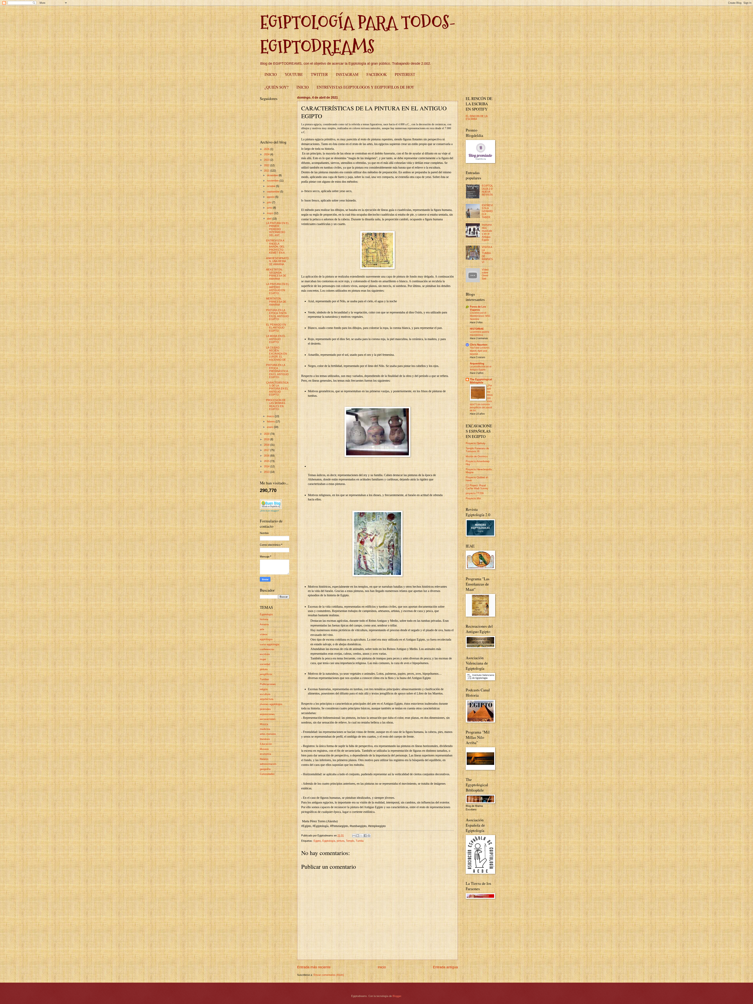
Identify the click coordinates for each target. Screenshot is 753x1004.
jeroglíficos (266, 674)
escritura (265, 654)
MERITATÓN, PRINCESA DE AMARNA (276, 301)
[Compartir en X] (361, 836)
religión (264, 689)
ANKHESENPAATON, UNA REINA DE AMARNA (277, 261)
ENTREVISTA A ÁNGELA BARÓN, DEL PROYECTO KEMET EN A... (276, 246)
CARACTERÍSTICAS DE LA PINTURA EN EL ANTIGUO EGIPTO (277, 388)
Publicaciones (268, 684)
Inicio (382, 967)
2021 (267, 170)
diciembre (273, 175)
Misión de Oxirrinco (477, 456)
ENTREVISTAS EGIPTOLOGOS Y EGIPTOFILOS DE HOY (365, 87)
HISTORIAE (477, 328)
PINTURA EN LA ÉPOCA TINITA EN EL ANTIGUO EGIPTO (277, 315)
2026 (267, 149)
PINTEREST (405, 74)
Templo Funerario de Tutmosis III (477, 450)
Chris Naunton (478, 344)
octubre (271, 186)
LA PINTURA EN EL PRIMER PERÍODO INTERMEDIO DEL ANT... (277, 229)
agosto (271, 196)
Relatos (264, 759)
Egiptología (328, 840)
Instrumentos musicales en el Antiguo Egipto (487, 232)
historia (264, 619)
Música (264, 724)
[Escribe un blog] (358, 836)
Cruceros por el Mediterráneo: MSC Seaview (480, 315)
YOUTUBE (294, 74)
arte (262, 629)
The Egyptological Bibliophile (481, 381)
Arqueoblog (477, 363)
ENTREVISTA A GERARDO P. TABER (487, 211)
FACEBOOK (376, 74)
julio (269, 202)
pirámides (265, 709)
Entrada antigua (445, 967)
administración (268, 764)
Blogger (397, 996)
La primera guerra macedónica (479, 333)
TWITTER (319, 74)
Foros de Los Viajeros (478, 308)
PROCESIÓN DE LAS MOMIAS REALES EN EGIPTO (276, 405)
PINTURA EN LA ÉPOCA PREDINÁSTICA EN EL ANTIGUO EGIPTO (277, 371)
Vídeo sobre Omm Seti (485, 274)
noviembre (273, 180)
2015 (267, 461)
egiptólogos (266, 639)
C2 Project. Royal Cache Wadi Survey (477, 487)
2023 (267, 159)
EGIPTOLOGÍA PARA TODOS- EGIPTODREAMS (358, 34)
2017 (267, 450)
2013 (267, 471)
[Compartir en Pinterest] (369, 836)
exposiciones (267, 714)
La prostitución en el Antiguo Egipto (480, 368)
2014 (267, 466)
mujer (263, 659)
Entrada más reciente (314, 967)
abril (269, 218)
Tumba (360, 840)
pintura (340, 840)
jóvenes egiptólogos (271, 704)
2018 (267, 444)
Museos (264, 749)
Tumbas (264, 679)
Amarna (264, 624)
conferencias (267, 649)
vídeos (263, 634)
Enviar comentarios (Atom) (329, 974)
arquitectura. (267, 699)
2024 (267, 154)
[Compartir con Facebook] (365, 836)
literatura (265, 739)
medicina (265, 729)
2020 (267, 433)
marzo (271, 416)
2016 (267, 455)
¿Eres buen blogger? (269, 511)
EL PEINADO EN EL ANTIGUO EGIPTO (276, 327)
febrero (271, 421)
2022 (267, 165)
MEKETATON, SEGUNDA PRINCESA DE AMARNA (276, 274)
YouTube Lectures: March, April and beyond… (480, 350)
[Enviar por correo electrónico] (354, 836)
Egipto (317, 840)
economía (265, 754)
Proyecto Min (473, 498)
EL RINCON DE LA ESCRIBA (476, 118)
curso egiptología (269, 644)
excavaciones (268, 719)
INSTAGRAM (347, 74)
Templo (350, 840)
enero (270, 427)
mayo (270, 213)
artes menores (268, 734)
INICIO (271, 74)
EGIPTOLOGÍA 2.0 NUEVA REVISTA (487, 190)
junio (270, 207)
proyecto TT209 (475, 493)
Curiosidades (267, 774)
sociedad (265, 664)
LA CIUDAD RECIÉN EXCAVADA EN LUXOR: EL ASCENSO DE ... (277, 353)
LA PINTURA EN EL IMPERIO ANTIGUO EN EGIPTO (277, 289)
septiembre (273, 191)
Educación (266, 744)
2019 (267, 439)
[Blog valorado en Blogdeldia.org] (271, 504)
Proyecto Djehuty (475, 443)
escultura (265, 694)
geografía (265, 769)
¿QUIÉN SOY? (276, 87)
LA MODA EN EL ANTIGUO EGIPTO (276, 339)
